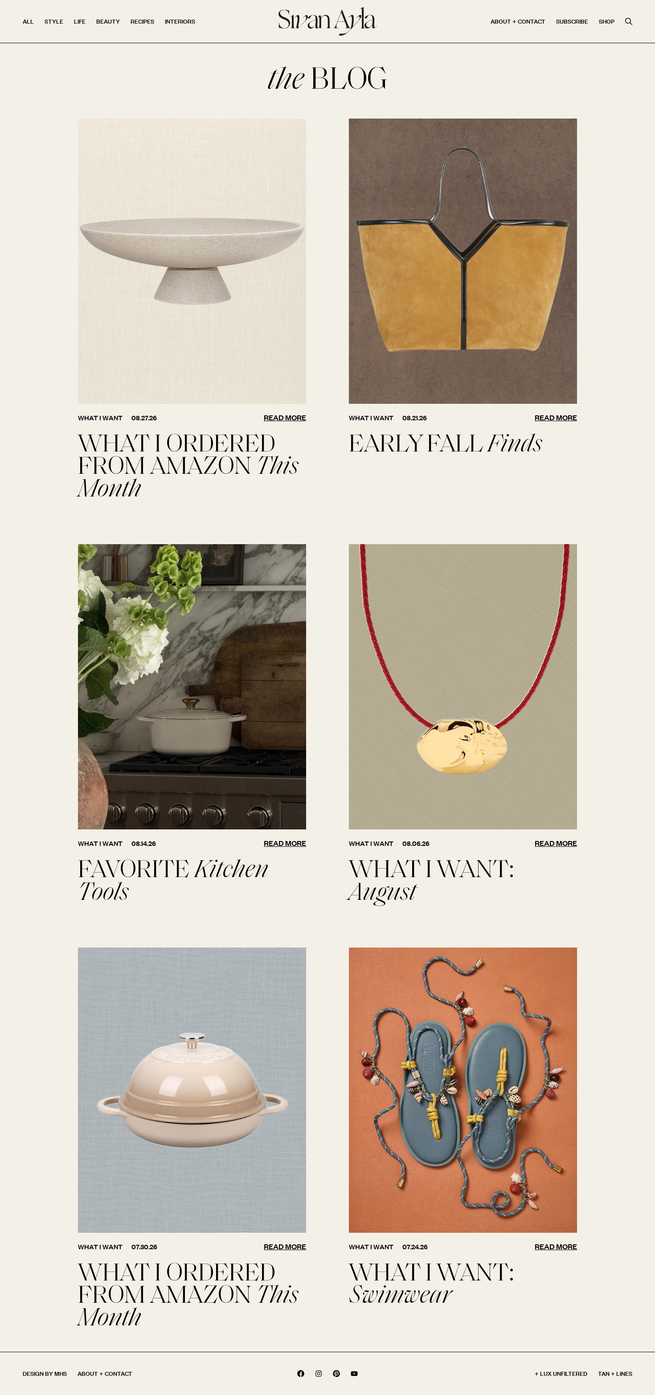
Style (54, 21)
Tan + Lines (615, 1373)
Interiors (180, 21)
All (28, 21)
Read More (285, 417)
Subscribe (572, 21)
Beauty (108, 21)
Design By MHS (45, 1373)
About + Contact (518, 21)
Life (80, 21)
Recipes (142, 21)
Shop (606, 21)
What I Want (100, 418)
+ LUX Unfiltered (561, 1373)
